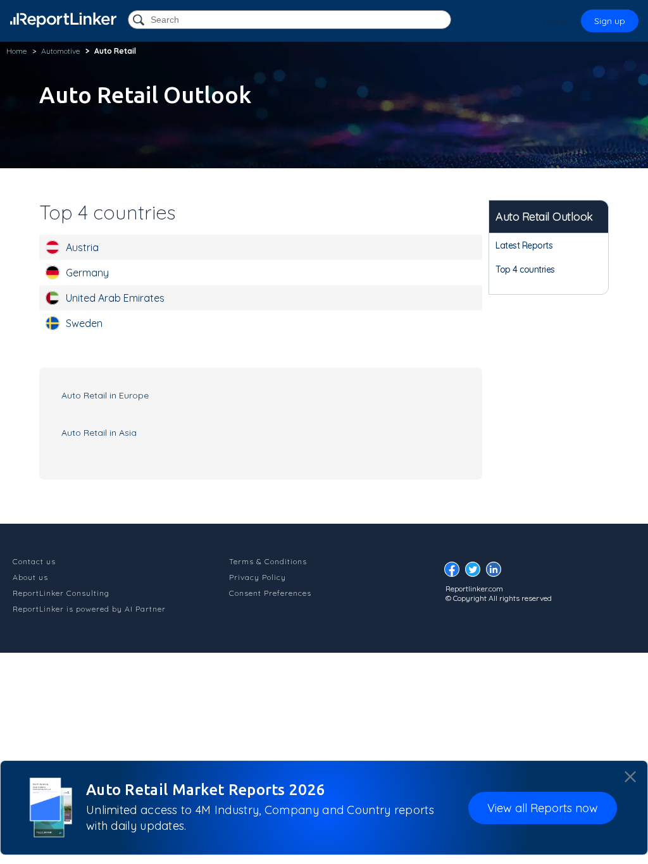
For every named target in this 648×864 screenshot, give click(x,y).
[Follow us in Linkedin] (496, 572)
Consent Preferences (270, 593)
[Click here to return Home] (63, 19)
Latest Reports (523, 245)
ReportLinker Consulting (61, 593)
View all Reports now (542, 808)
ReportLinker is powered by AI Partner (89, 609)
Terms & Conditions (268, 561)
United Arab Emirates (115, 298)
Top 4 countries (525, 269)
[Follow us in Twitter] (475, 572)
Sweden (84, 323)
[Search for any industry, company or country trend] (140, 20)
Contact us (34, 561)
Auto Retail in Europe (105, 395)
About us (30, 577)
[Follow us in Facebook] (455, 572)
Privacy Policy (257, 577)
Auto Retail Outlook (544, 216)
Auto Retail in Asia (99, 432)
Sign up (609, 21)
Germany (87, 272)
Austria (82, 247)
